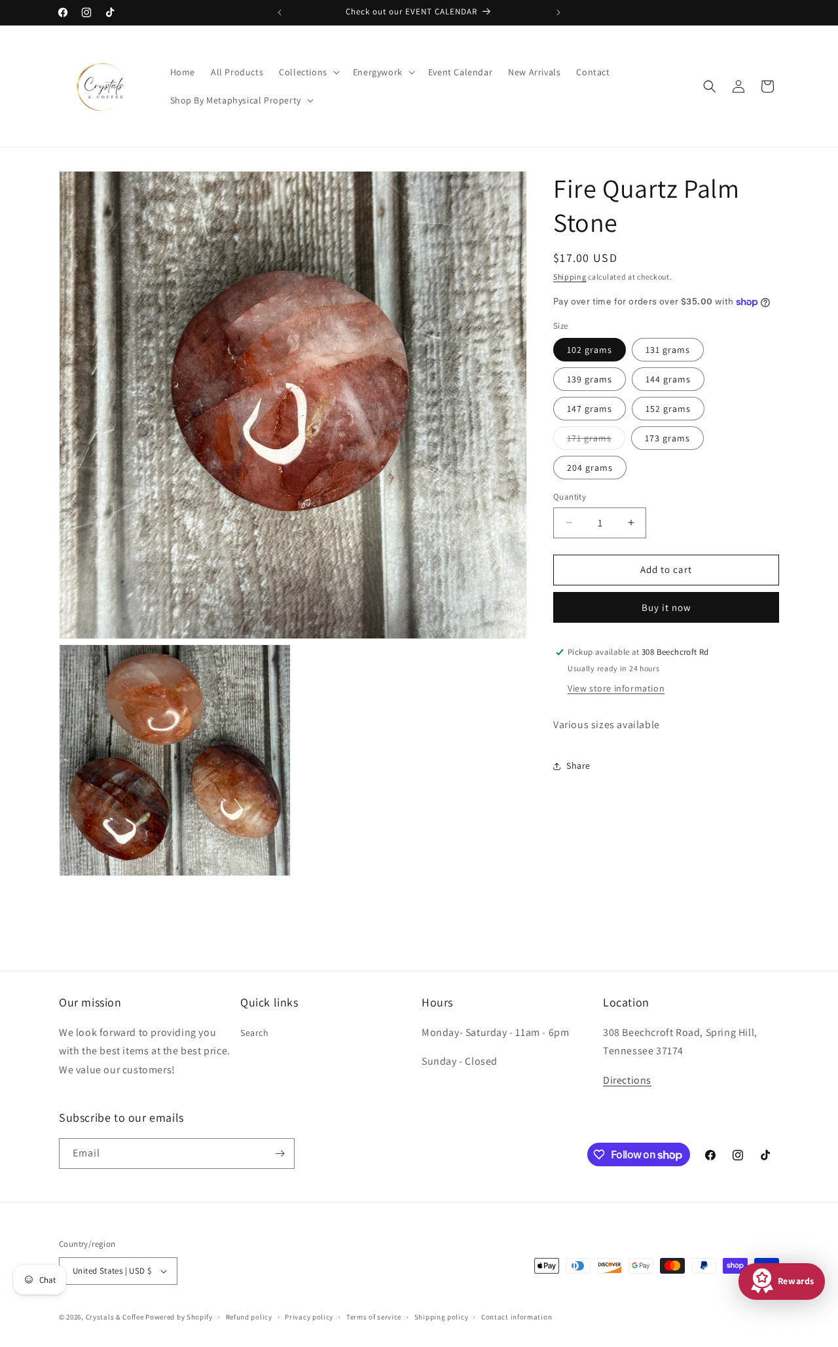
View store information (616, 689)
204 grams (590, 467)
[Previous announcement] (279, 12)
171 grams (596, 441)
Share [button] (578, 765)
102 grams (589, 350)
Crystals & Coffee (115, 1316)
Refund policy (249, 1316)
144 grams (668, 379)
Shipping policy (441, 1316)
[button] (308, 72)
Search (254, 1032)
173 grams (667, 438)
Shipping (570, 277)
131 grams (668, 350)
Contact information (516, 1316)
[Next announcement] (558, 12)
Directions (627, 1080)
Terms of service (373, 1316)
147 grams (589, 409)
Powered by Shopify (179, 1316)
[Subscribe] (279, 1153)
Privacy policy (309, 1316)
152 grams (668, 409)
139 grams (589, 379)
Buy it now (666, 607)
